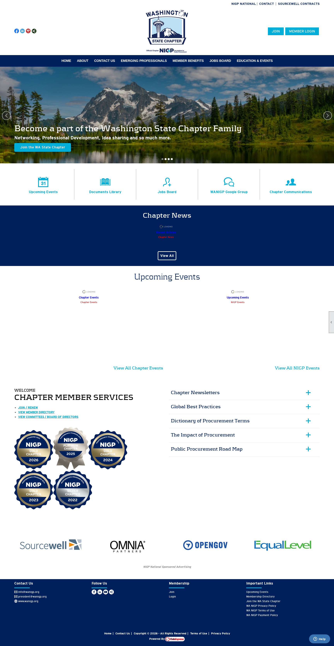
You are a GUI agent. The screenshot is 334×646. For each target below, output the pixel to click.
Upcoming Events (257, 591)
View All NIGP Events (297, 368)
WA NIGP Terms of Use (260, 610)
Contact (266, 4)
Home (66, 61)
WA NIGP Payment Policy (262, 615)
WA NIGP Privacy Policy (261, 605)
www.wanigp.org (28, 601)
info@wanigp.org (28, 591)
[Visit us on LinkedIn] (22, 31)
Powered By (157, 638)
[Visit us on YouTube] (28, 31)
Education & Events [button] (255, 61)
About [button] (82, 61)
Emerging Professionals (144, 61)
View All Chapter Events (138, 368)
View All (167, 256)
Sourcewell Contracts (299, 4)
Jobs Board (220, 61)
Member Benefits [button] (188, 61)
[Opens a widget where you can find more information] (319, 639)
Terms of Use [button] (198, 633)
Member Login (302, 31)
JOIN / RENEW (28, 407)
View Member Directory (36, 412)
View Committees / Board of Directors (48, 416)
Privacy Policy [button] (220, 633)
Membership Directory (260, 596)
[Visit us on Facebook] (16, 31)
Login (172, 596)
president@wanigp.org (32, 596)
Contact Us (104, 61)
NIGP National (243, 4)
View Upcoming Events (39, 147)
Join (276, 31)
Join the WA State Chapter (263, 601)
